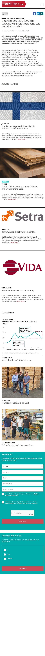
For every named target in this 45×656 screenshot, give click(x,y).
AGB (35, 494)
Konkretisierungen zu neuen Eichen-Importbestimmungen (20, 187)
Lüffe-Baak (6, 400)
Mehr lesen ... (22, 139)
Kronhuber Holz (8, 443)
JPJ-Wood (5, 124)
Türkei (4, 184)
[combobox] (22, 466)
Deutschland (7, 358)
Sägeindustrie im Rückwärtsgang (16, 360)
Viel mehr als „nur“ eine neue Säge (17, 445)
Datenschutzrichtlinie (11, 495)
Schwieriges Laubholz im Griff (15, 403)
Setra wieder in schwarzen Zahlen (18, 232)
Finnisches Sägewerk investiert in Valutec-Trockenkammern (18, 127)
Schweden (6, 229)
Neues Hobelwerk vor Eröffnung (18, 290)
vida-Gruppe (6, 288)
